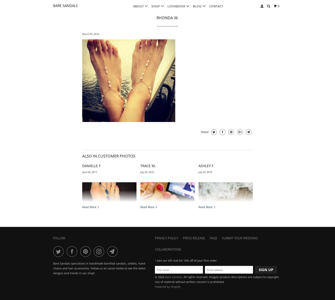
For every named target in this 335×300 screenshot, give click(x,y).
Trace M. (148, 165)
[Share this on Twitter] (213, 132)
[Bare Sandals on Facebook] (73, 251)
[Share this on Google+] (239, 132)
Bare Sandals (65, 5)
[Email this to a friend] (248, 132)
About (139, 6)
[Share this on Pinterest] (230, 132)
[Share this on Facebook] (222, 132)
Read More (89, 207)
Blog (198, 6)
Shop (156, 6)
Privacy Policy (166, 238)
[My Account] (262, 6)
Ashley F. (206, 165)
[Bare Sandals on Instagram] (100, 251)
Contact (216, 6)
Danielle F (91, 165)
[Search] (269, 6)
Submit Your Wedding (240, 238)
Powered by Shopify (167, 287)
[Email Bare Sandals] (113, 251)
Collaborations (168, 249)
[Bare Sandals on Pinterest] (86, 251)
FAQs (213, 238)
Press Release (194, 238)
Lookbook (177, 6)
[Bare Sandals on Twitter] (59, 251)
